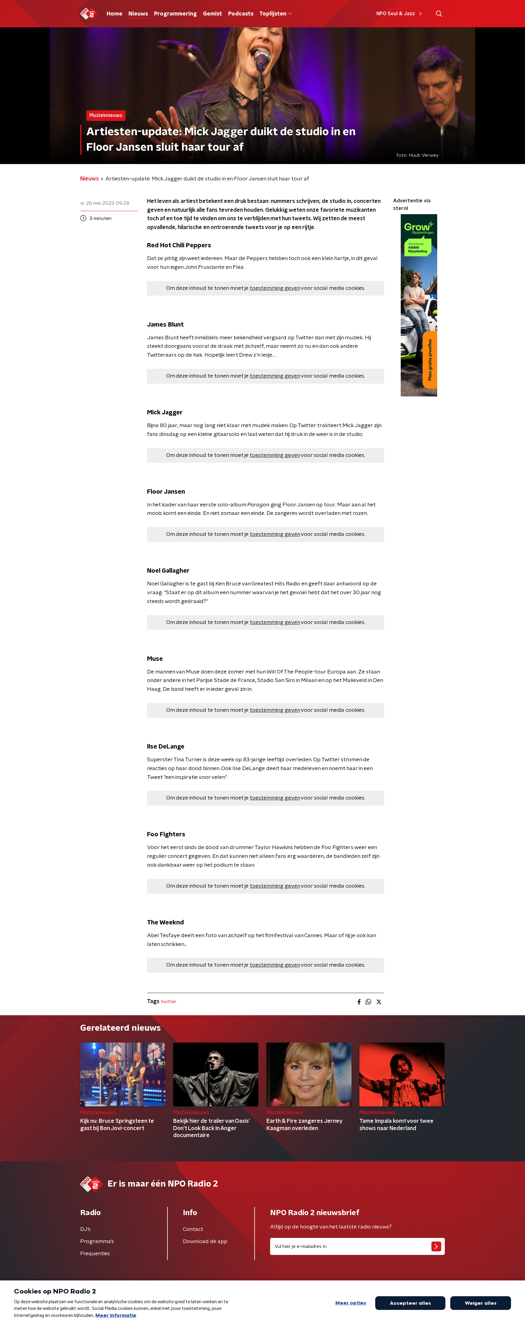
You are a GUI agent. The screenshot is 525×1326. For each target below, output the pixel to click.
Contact (193, 1229)
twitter (169, 1001)
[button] (439, 13)
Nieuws (138, 14)
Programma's (97, 1241)
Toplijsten (272, 14)
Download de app (205, 1241)
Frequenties (95, 1253)
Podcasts (240, 14)
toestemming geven (275, 288)
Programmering (175, 14)
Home (114, 14)
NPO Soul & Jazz (395, 13)
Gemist (212, 14)
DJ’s (85, 1229)
